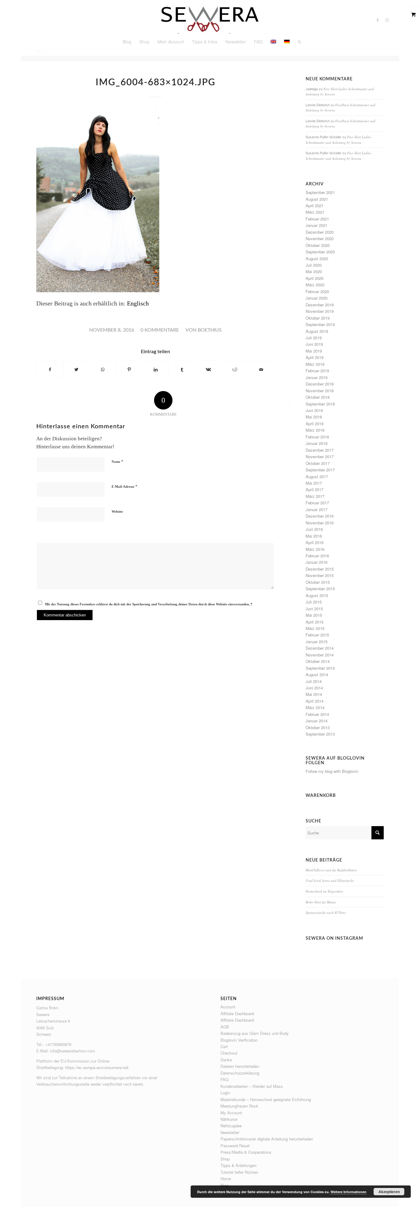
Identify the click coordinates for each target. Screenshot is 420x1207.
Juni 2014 (314, 688)
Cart (224, 1046)
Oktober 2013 (318, 727)
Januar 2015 (316, 641)
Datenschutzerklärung (239, 1073)
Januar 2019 (316, 377)
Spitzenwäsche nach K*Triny (326, 912)
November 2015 (320, 575)
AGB (224, 1027)
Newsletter (229, 1132)
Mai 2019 (314, 351)
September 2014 (320, 668)
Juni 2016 (314, 529)
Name (117, 461)
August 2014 (317, 674)
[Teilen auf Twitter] (76, 369)
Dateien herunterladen (239, 1066)
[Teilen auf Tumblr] (182, 369)
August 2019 (317, 331)
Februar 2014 (317, 714)
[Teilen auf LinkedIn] (156, 369)
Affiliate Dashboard (237, 1013)
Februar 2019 (317, 370)
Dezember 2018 (320, 384)
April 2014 (314, 701)
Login (225, 1093)
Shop (225, 1159)
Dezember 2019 (320, 305)
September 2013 (320, 734)
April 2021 (314, 205)
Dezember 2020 (320, 232)
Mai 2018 (314, 417)
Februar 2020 (317, 291)
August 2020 (317, 258)
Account (227, 1007)
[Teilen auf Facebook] (50, 369)
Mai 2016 (314, 536)
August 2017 (317, 476)
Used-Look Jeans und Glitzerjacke (330, 880)
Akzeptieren (389, 1191)
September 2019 (320, 324)
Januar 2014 (316, 721)
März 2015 (315, 628)
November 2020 (320, 238)
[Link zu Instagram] (386, 20)
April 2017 (314, 489)
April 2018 (314, 423)
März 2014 (315, 707)
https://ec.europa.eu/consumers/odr (97, 1067)
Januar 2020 (316, 298)
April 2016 (314, 542)
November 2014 (320, 655)
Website (117, 511)
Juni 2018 (314, 410)
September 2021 (320, 192)
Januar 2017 (316, 509)
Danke (226, 1060)
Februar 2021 (317, 219)
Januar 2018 (316, 443)
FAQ (224, 1079)
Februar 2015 (317, 635)
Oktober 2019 (318, 318)
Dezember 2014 (320, 648)
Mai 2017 (314, 483)
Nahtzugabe (231, 1125)
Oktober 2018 (318, 397)
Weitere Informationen (349, 1191)
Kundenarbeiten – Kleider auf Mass (251, 1086)
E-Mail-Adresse (124, 486)
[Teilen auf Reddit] (235, 369)
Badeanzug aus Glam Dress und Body (254, 1033)
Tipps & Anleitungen (238, 1165)
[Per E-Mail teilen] (261, 369)
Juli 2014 (314, 681)
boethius (210, 330)
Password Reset (235, 1145)
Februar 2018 (317, 437)
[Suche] (297, 41)
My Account (231, 1113)
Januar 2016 (316, 562)
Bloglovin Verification (239, 1040)
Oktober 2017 (318, 463)
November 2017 (320, 456)
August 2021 (317, 199)
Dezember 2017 (320, 450)
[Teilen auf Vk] (208, 369)
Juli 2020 (314, 265)
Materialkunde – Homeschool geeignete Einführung (265, 1099)
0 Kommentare (160, 330)
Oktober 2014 (318, 661)
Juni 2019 (314, 344)
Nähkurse (228, 1119)
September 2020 (320, 252)
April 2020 (314, 278)
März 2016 (315, 549)
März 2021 (315, 212)
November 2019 (320, 311)
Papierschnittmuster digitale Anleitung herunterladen (266, 1139)
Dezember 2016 (320, 516)
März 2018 (315, 430)
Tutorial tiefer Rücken (239, 1172)
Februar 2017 (317, 503)
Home (225, 1178)
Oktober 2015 (318, 582)
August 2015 (317, 595)
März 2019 (315, 364)
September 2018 (320, 404)
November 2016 (320, 523)
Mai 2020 (314, 271)
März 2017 (315, 496)
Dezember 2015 (320, 569)
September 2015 (320, 588)
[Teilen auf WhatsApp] (103, 369)
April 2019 (314, 357)
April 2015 (314, 622)
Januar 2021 (316, 225)
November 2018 (320, 391)
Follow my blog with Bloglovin (332, 771)
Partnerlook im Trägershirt (324, 891)
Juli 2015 (314, 602)
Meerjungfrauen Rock (239, 1106)
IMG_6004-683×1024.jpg (156, 82)
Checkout (228, 1053)
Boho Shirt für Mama (321, 902)
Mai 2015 (314, 615)
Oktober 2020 (318, 245)
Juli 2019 (314, 338)
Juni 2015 (314, 609)
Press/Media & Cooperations (245, 1152)
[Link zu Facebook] (377, 20)
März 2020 (315, 285)
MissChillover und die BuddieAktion (331, 870)
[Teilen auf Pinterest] (129, 369)
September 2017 (320, 470)
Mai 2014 (314, 694)
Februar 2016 (317, 556)
